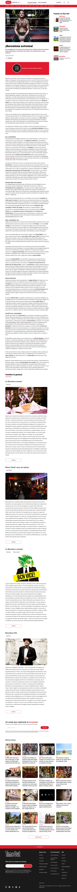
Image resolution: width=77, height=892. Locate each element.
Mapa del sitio (41, 883)
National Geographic (66, 866)
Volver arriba (39, 846)
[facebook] (9, 887)
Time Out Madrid (54, 862)
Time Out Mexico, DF (55, 874)
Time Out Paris (53, 871)
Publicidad (41, 858)
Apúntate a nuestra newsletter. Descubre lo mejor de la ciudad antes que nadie (21, 724)
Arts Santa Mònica (11, 322)
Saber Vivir (64, 878)
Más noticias (38, 837)
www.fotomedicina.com (11, 216)
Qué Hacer (12, 6)
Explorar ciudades (32, 2)
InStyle (63, 863)
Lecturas (63, 855)
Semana (63, 858)
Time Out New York (54, 868)
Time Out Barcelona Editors (35, 68)
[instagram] (6, 887)
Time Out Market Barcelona (54, 859)
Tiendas (37, 6)
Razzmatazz (28, 322)
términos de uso (26, 731)
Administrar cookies (43, 872)
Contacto (41, 855)
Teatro (26, 6)
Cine (33, 6)
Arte (23, 6)
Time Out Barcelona (54, 855)
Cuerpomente (64, 872)
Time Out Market (51, 6)
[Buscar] (64, 2)
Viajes (46, 6)
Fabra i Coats (20, 322)
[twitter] (13, 887)
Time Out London (54, 865)
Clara (63, 869)
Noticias (7, 6)
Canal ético (41, 869)
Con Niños (41, 6)
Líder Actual (64, 875)
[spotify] (16, 887)
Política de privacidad (43, 863)
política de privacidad (35, 731)
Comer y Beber (18, 6)
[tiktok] (19, 887)
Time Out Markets (42, 2)
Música (30, 6)
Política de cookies (43, 866)
